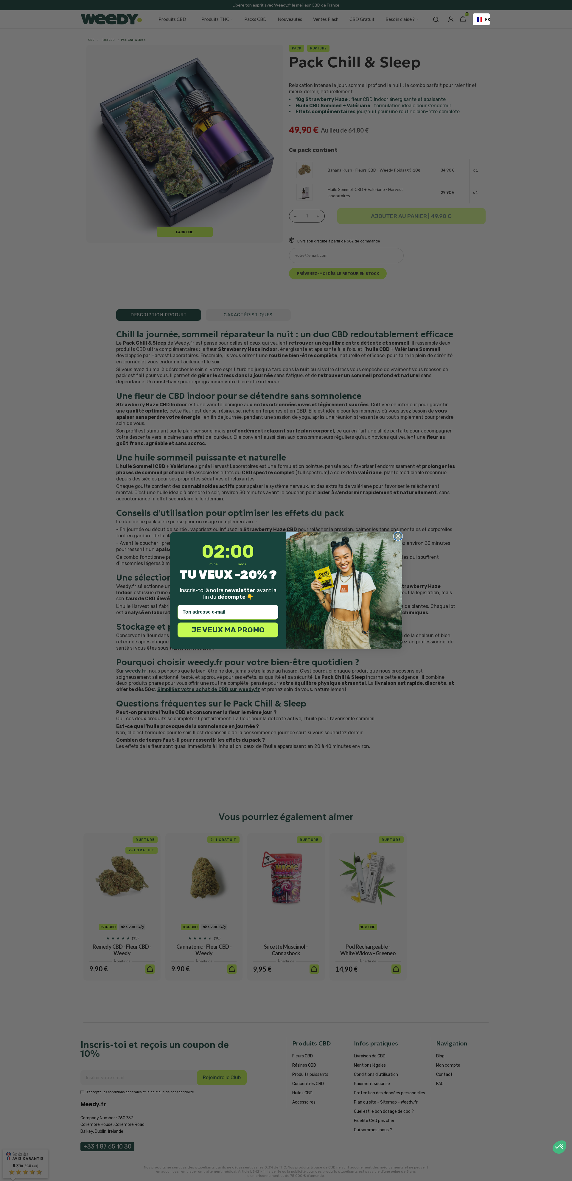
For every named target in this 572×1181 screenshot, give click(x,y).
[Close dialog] (398, 536)
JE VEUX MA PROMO (228, 629)
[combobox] (481, 19)
